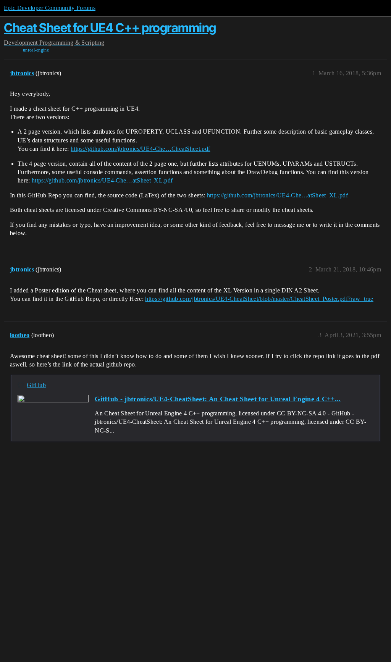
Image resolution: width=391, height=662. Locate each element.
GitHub (36, 385)
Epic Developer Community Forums (49, 8)
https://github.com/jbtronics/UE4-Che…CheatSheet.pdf (140, 148)
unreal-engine (36, 50)
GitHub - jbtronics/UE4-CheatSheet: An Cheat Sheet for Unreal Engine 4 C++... (218, 399)
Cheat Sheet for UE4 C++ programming (110, 27)
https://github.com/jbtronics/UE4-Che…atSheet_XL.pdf (102, 180)
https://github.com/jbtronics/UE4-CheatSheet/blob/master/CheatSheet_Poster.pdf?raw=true (259, 298)
